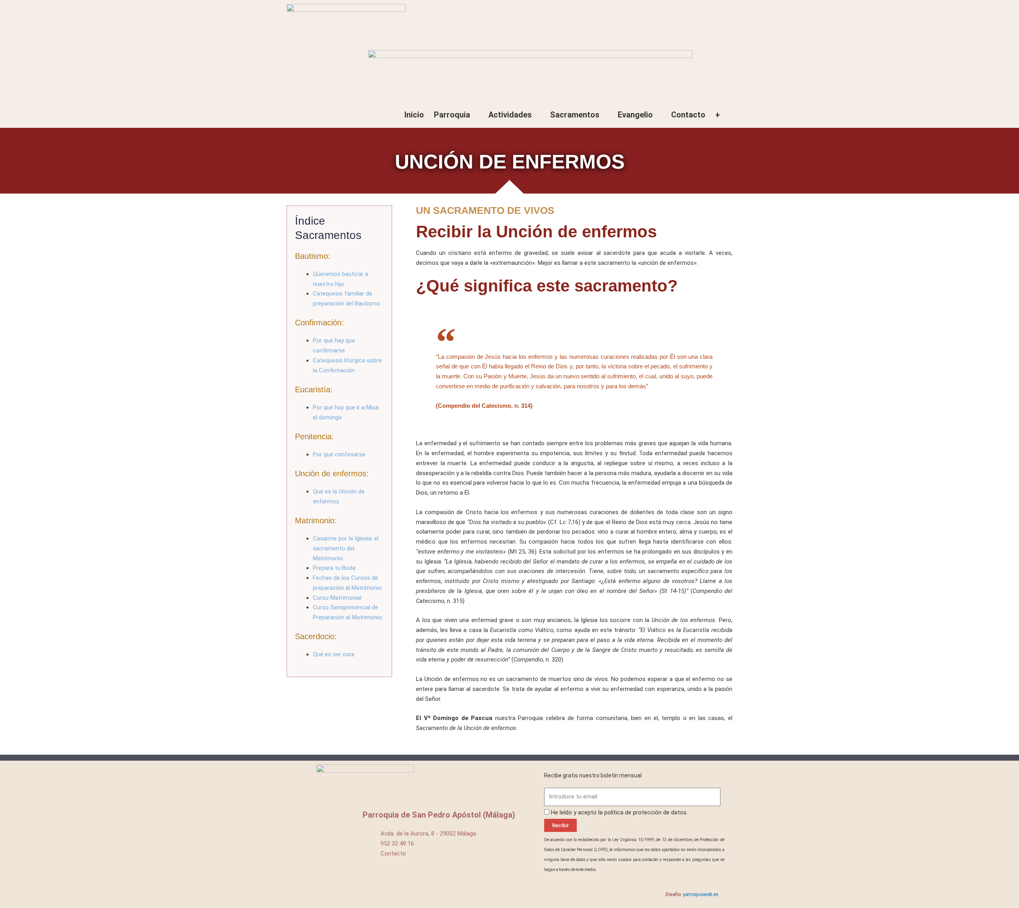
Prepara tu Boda (334, 567)
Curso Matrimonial (337, 597)
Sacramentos (574, 114)
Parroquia (452, 114)
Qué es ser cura (333, 654)
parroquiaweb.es (700, 894)
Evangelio (635, 114)
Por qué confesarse (339, 454)
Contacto (688, 114)
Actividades (510, 114)
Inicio (414, 114)
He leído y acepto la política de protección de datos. (619, 812)
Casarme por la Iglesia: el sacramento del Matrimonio (346, 548)
